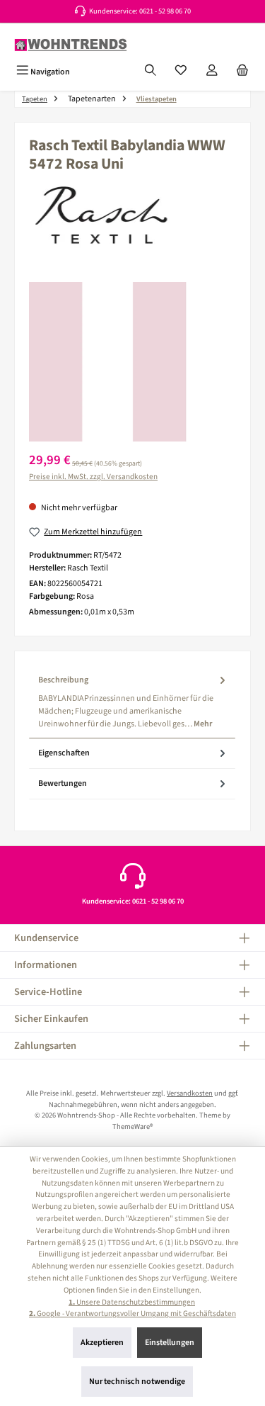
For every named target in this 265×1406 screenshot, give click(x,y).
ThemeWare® (132, 1126)
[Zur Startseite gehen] (70, 45)
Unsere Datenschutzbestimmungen (132, 1302)
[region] (132, 362)
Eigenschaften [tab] (64, 753)
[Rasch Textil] (132, 218)
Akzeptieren (102, 1343)
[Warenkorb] (242, 72)
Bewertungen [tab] (62, 783)
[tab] (132, 701)
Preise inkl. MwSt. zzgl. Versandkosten (93, 476)
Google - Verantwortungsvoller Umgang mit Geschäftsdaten (132, 1313)
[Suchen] (150, 72)
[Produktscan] (132, 362)
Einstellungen (169, 1343)
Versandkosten (190, 1093)
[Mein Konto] (212, 72)
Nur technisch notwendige (137, 1382)
